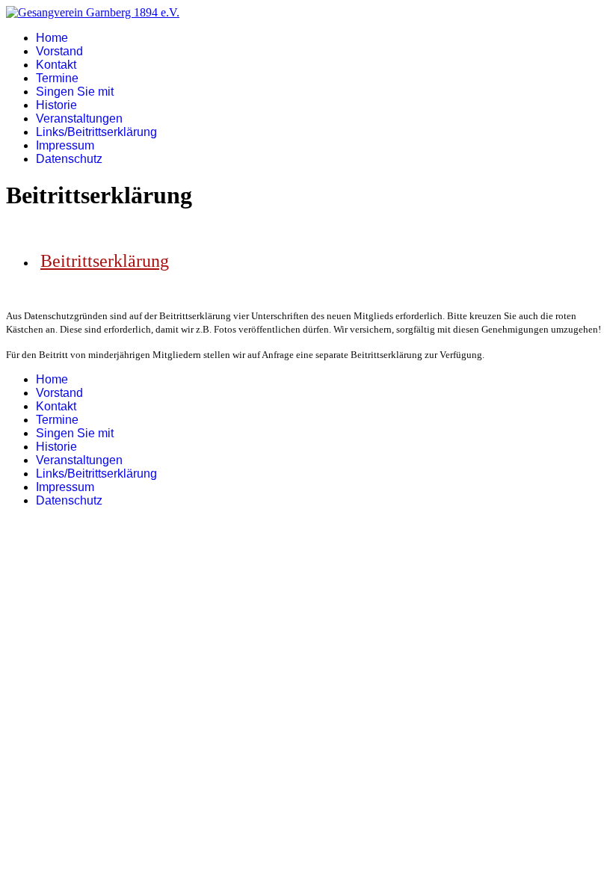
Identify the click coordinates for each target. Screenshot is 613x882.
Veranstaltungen (79, 118)
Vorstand (59, 51)
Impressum (65, 145)
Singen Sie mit (75, 91)
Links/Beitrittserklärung (96, 132)
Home (52, 37)
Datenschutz (69, 158)
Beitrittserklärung (104, 261)
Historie (56, 105)
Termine (57, 78)
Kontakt (56, 64)
